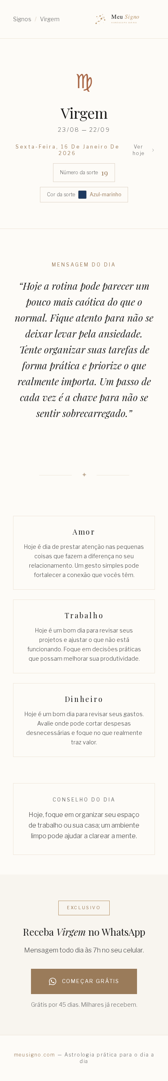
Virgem (50, 19)
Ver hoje (139, 150)
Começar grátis (90, 981)
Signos (22, 19)
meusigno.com (35, 1055)
